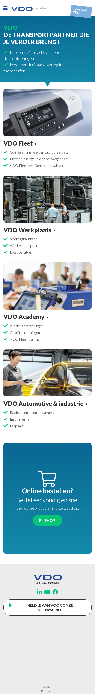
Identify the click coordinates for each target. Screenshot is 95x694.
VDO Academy (23, 316)
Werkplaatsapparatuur (28, 245)
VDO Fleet (18, 143)
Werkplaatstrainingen (27, 326)
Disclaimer (47, 691)
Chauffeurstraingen (25, 332)
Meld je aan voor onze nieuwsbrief (50, 607)
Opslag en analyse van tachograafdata (39, 152)
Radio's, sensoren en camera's (33, 412)
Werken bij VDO (80, 11)
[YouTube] (47, 592)
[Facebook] (55, 592)
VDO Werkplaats (27, 230)
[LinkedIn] (39, 592)
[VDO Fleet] (47, 112)
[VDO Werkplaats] (47, 198)
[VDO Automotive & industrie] (47, 372)
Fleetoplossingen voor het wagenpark (39, 159)
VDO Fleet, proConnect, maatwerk (37, 165)
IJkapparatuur (21, 252)
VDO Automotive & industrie (43, 403)
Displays (16, 426)
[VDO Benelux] (29, 8)
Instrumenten (20, 419)
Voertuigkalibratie (24, 239)
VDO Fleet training (24, 339)
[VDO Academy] (47, 285)
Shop (50, 520)
